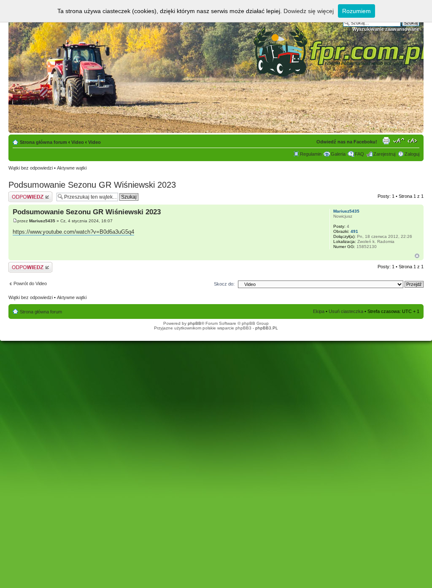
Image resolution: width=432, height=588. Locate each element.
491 (354, 231)
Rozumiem (356, 11)
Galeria (338, 153)
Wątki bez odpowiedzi (30, 167)
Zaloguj (412, 153)
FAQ (359, 153)
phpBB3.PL (266, 328)
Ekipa (318, 311)
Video (77, 142)
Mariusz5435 (42, 220)
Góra (417, 256)
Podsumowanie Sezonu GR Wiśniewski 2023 (92, 184)
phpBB (194, 323)
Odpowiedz (20, 194)
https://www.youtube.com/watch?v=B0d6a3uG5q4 (73, 232)
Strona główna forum (43, 142)
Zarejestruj (384, 153)
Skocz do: (224, 283)
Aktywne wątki (71, 167)
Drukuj (386, 140)
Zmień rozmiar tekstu (399, 140)
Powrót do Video (30, 283)
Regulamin (310, 153)
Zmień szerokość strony (413, 140)
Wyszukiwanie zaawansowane (385, 29)
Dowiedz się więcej (309, 11)
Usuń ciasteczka (346, 311)
